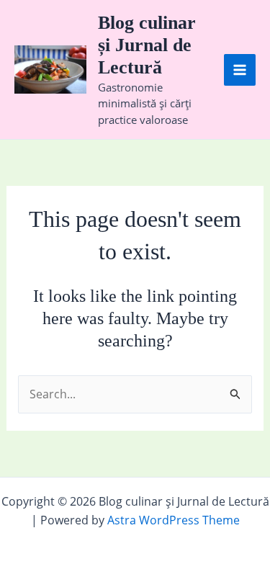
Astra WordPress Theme (173, 520)
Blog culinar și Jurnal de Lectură (147, 45)
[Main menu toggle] (240, 70)
